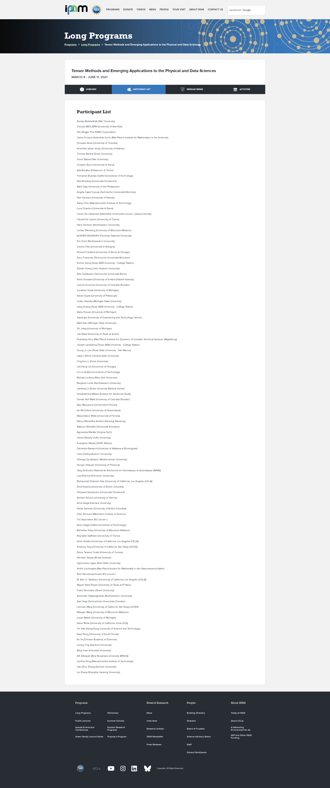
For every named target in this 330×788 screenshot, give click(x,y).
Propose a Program (116, 736)
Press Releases (154, 744)
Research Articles (155, 728)
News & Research (157, 702)
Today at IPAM (238, 713)
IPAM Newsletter (155, 736)
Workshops (112, 713)
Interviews (152, 721)
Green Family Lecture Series (89, 736)
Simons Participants (197, 752)
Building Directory (196, 713)
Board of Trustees (196, 728)
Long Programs (90, 44)
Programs (112, 9)
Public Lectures (83, 721)
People (164, 9)
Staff (189, 744)
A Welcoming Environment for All (240, 729)
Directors (191, 721)
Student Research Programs (116, 729)
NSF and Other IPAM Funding (241, 736)
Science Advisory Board (199, 736)
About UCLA (237, 721)
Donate (128, 9)
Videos (141, 9)
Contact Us (215, 9)
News (152, 9)
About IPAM (196, 9)
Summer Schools (115, 721)
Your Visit (178, 9)
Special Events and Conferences (84, 729)
